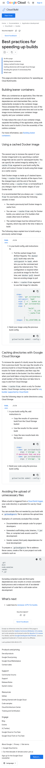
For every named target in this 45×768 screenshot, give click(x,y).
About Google (7, 744)
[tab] (6, 240)
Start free (8, 16)
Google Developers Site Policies (25, 635)
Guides (17, 26)
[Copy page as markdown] (12, 52)
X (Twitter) (6, 728)
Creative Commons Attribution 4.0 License (28, 631)
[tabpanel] (22, 294)
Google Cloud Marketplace (11, 661)
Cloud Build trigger (35, 501)
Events (4, 725)
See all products (8, 653)
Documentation (14, 23)
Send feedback (11, 36)
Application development (30, 23)
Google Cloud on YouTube (11, 732)
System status (7, 686)
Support (5, 678)
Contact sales (7, 665)
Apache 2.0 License (36, 633)
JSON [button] (14, 240)
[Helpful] (16, 30)
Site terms (25, 744)
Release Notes (7, 682)
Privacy (16, 744)
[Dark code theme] (34, 291)
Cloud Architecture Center (11, 707)
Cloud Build (12, 9)
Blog (3, 721)
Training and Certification (11, 711)
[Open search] (28, 2)
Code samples (7, 703)
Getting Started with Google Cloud (14, 700)
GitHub (4, 696)
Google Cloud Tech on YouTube (13, 736)
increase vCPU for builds (27, 605)
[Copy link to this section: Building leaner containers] (36, 90)
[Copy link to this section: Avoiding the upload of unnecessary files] (26, 495)
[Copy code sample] (37, 291)
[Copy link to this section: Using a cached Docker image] (4, 148)
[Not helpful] (19, 30)
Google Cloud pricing (9, 657)
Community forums (9, 675)
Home (4, 23)
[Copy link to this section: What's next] (18, 599)
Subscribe (37, 757)
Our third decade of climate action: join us (18, 752)
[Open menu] (3, 3)
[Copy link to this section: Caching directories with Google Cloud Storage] (22, 356)
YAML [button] (6, 240)
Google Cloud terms (10, 748)
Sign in (39, 3)
